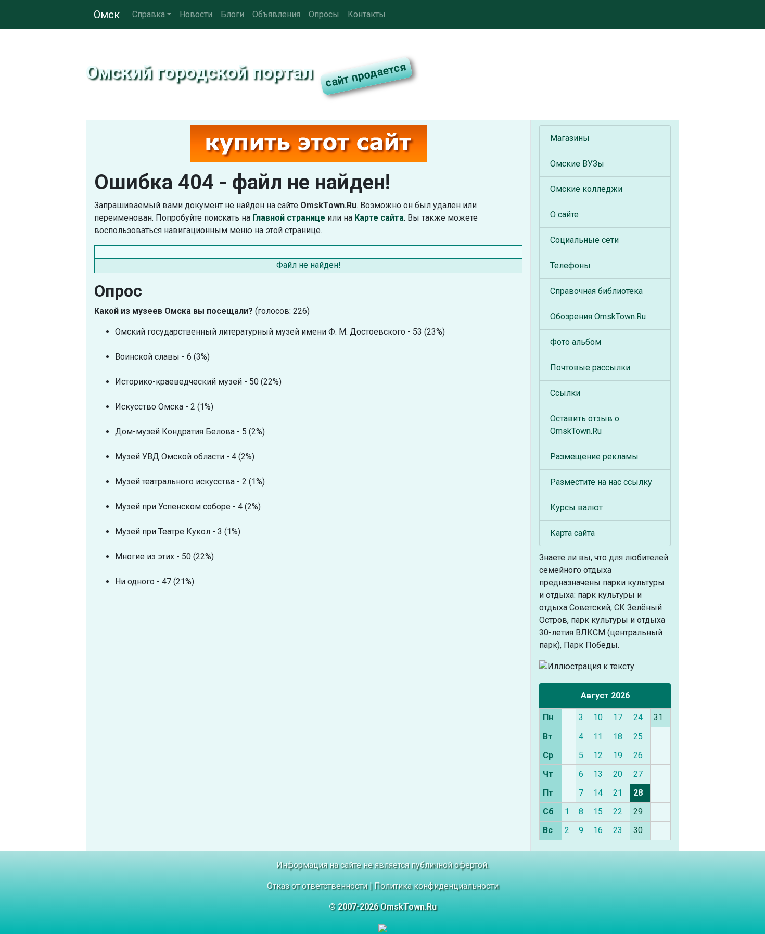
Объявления (276, 14)
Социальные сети (584, 240)
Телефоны (570, 266)
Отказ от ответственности (317, 886)
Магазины (570, 138)
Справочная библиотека (596, 291)
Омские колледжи (586, 189)
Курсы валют (576, 508)
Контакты (367, 14)
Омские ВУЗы (577, 164)
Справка (148, 14)
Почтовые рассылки (590, 368)
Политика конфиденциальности (436, 886)
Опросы (324, 14)
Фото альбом (575, 342)
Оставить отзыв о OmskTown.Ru (584, 425)
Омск (107, 14)
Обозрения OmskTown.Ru (598, 317)
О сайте (564, 215)
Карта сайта (572, 533)
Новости (196, 14)
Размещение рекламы (594, 457)
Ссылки (565, 393)
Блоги (232, 14)
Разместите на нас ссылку (601, 482)
